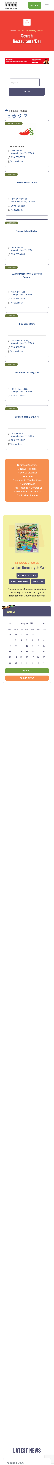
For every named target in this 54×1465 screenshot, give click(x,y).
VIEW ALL (27, 670)
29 (44, 657)
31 (16, 663)
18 (21, 651)
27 (32, 657)
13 (33, 646)
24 (15, 657)
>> (44, 623)
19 (27, 651)
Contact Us (36, 487)
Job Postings (21, 487)
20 (32, 651)
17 (16, 651)
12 (27, 646)
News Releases (28, 469)
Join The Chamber (28, 495)
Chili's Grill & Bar (16, 146)
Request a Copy (27, 575)
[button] (6, 110)
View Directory (19, 581)
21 (38, 651)
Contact (34, 5)
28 (38, 657)
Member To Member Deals (28, 480)
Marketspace (28, 484)
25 (21, 657)
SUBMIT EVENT (27, 678)
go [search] (28, 92)
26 (27, 657)
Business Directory (27, 465)
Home (13, 30)
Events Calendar (28, 472)
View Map (38, 581)
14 (38, 646)
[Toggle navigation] (47, 5)
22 (44, 651)
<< (10, 623)
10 (16, 646)
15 (44, 646)
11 (21, 646)
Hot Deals (28, 476)
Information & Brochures (28, 491)
